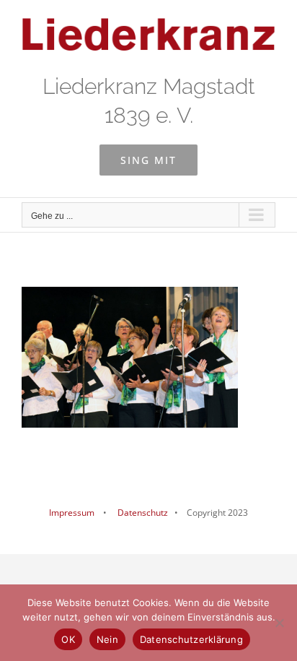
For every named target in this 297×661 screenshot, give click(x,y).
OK (68, 639)
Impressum (71, 512)
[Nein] (279, 622)
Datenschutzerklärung (191, 639)
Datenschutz (141, 512)
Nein (107, 639)
